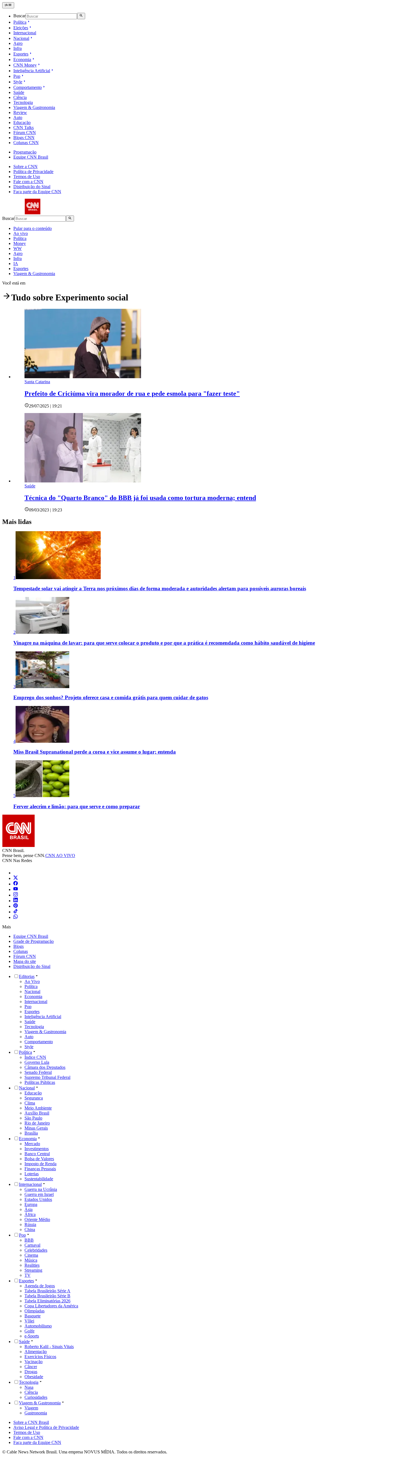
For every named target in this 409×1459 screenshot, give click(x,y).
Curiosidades (35, 1397)
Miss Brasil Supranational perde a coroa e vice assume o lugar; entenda (94, 752)
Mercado (32, 1143)
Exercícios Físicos (40, 1356)
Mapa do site (24, 961)
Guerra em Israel (39, 1194)
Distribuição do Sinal (31, 186)
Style (17, 81)
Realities (32, 1265)
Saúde (18, 92)
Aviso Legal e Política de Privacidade (46, 1427)
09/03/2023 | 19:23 (45, 510)
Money (19, 243)
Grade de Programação (33, 941)
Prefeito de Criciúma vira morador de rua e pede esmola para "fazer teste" (132, 393)
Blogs (18, 946)
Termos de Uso (26, 176)
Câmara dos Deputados (44, 1067)
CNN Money (25, 65)
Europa (30, 1204)
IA (15, 263)
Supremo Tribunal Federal (47, 1077)
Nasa (28, 1387)
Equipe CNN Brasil (30, 157)
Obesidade (33, 1376)
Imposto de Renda (40, 1163)
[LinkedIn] (15, 900)
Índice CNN (35, 1057)
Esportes (20, 54)
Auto (17, 117)
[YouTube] (15, 889)
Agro (18, 43)
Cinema (31, 1255)
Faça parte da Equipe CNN (37, 191)
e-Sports (31, 1336)
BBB (29, 1240)
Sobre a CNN (25, 166)
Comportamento (27, 87)
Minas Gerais (36, 1128)
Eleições (20, 27)
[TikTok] (15, 911)
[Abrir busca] (81, 16)
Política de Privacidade (33, 171)
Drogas (30, 1371)
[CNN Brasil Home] (32, 212)
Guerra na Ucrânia (40, 1189)
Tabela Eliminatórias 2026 (47, 1300)
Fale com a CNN (28, 181)
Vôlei (29, 1321)
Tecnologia (23, 102)
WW (17, 248)
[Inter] (16, 872)
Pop (16, 76)
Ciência (20, 97)
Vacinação (33, 1361)
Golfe (29, 1331)
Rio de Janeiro (37, 1123)
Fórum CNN (24, 132)
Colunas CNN (26, 142)
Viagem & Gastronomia (34, 107)
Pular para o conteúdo (32, 228)
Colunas (20, 951)
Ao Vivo (32, 981)
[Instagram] (15, 895)
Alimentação (35, 1351)
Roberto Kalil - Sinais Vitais (49, 1346)
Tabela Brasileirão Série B (47, 1295)
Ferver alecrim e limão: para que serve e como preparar (76, 806)
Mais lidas (16, 521)
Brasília (31, 1133)
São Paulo (33, 1118)
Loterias (31, 1173)
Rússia (30, 1224)
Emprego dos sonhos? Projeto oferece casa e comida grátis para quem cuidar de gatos (110, 697)
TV (27, 1275)
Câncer (30, 1366)
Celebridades (35, 1250)
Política (19, 22)
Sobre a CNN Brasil (31, 1422)
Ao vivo (20, 233)
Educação (22, 122)
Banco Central (37, 1153)
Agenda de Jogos (39, 1285)
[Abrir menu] (8, 5)
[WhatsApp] (15, 917)
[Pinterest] (15, 906)
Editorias (27, 976)
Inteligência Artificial (31, 70)
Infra (17, 48)
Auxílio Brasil (36, 1113)
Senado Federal (38, 1072)
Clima (29, 1103)
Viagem (31, 1407)
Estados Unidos (38, 1199)
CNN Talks (23, 127)
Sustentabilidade (38, 1178)
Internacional (24, 32)
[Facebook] (15, 884)
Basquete (32, 1316)
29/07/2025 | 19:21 (45, 406)
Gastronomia (35, 1413)
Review (20, 112)
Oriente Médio (37, 1219)
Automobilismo (38, 1326)
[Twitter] (15, 878)
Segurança (33, 1098)
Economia (22, 59)
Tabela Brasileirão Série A (47, 1290)
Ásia (28, 1209)
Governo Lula (36, 1062)
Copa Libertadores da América (51, 1305)
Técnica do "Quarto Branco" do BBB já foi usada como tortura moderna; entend (140, 497)
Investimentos (36, 1148)
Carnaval (32, 1245)
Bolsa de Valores (39, 1158)
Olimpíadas (34, 1311)
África (30, 1214)
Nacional (21, 38)
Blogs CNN (24, 137)
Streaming (33, 1270)
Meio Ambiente (38, 1108)
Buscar (19, 16)
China (29, 1229)
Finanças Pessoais (40, 1168)
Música (30, 1260)
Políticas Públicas (39, 1082)
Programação (24, 152)
